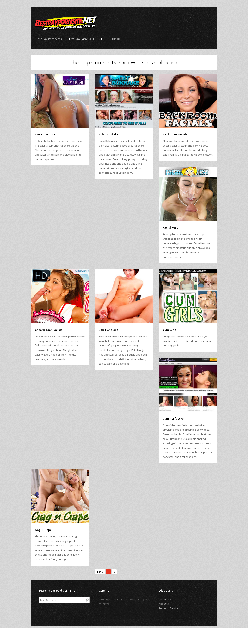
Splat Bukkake (109, 134)
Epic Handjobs (108, 330)
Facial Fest (170, 227)
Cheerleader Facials (48, 330)
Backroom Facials (175, 134)
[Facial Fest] (188, 194)
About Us (164, 603)
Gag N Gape (43, 530)
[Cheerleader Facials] (60, 296)
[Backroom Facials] (188, 101)
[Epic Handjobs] (124, 296)
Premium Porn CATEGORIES (86, 39)
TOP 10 (115, 39)
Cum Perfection (174, 418)
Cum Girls (169, 330)
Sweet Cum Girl (45, 134)
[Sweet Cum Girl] (60, 101)
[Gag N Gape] (60, 496)
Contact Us (165, 599)
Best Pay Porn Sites (49, 39)
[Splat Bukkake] (124, 101)
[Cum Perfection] (188, 385)
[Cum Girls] (188, 296)
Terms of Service (169, 608)
